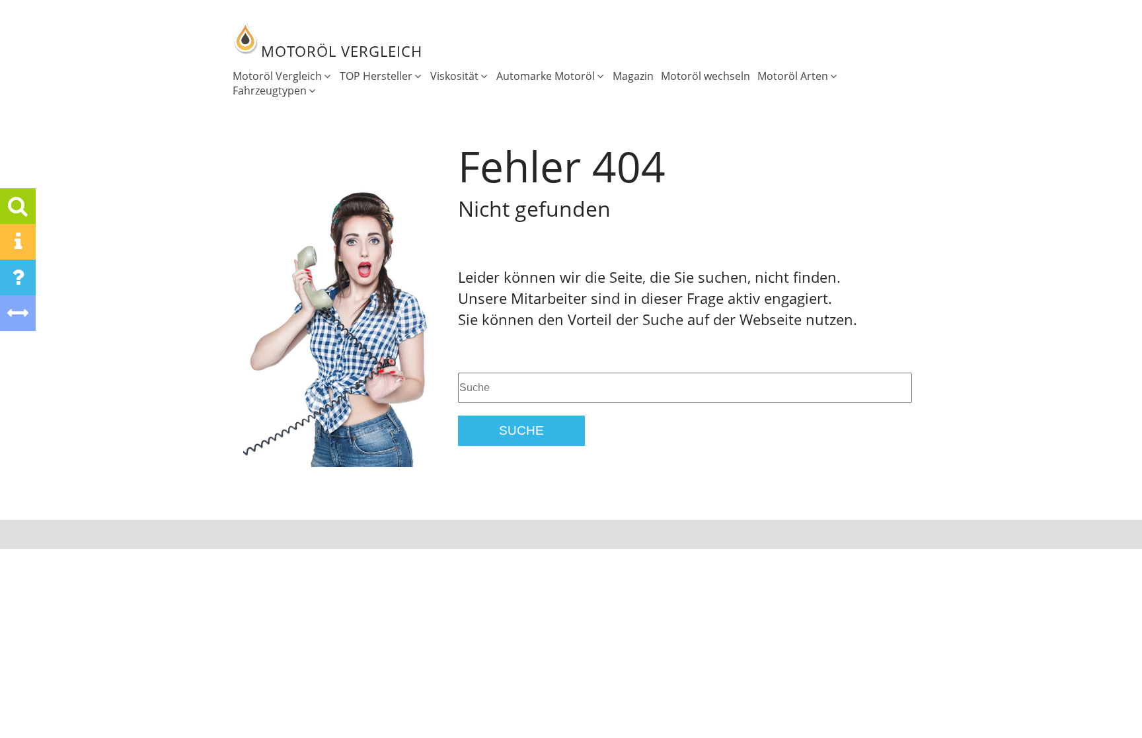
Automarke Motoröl (545, 76)
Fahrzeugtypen (270, 90)
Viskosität (454, 76)
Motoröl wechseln (705, 76)
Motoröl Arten (792, 76)
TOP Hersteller (376, 76)
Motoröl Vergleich (277, 76)
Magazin (633, 76)
